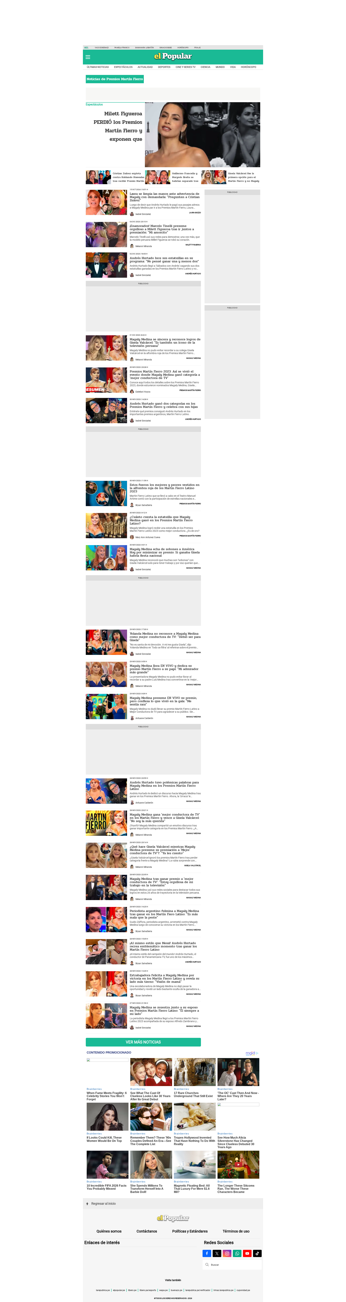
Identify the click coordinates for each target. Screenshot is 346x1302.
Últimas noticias (98, 67)
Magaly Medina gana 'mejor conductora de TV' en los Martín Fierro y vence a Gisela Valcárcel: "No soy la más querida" (165, 818)
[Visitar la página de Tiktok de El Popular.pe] (257, 1253)
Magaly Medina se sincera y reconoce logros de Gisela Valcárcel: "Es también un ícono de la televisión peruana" (165, 342)
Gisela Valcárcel (192, 865)
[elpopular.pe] (173, 60)
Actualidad (145, 67)
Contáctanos (147, 1231)
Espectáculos (123, 67)
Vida (233, 67)
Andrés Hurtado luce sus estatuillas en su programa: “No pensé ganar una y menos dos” (164, 259)
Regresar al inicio (103, 1203)
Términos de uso (236, 1231)
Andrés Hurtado (193, 273)
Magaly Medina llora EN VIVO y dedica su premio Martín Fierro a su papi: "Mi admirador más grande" (164, 669)
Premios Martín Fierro (190, 390)
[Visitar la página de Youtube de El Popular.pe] (247, 1253)
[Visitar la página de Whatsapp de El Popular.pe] (237, 1253)
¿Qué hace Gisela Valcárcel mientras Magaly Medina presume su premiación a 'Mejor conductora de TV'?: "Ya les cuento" (162, 850)
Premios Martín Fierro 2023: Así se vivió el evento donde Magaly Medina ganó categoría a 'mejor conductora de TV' (165, 374)
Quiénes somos (109, 1231)
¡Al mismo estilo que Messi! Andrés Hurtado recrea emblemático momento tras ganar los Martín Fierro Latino (163, 946)
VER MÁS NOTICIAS (143, 1042)
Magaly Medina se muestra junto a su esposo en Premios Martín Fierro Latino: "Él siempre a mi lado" (164, 1010)
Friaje (197, 48)
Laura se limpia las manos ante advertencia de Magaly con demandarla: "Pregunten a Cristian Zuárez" (165, 197)
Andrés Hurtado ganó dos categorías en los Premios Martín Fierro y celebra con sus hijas (164, 405)
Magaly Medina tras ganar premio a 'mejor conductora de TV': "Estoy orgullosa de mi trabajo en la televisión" (161, 882)
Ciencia (205, 67)
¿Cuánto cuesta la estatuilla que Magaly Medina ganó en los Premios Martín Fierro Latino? (161, 520)
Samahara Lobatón (144, 48)
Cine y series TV (186, 67)
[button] (88, 57)
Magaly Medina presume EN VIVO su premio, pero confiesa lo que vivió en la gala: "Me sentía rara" (163, 701)
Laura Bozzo (195, 212)
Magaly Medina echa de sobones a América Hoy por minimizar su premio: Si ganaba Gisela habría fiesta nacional (165, 552)
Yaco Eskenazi (102, 48)
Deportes (164, 67)
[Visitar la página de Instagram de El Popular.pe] (227, 1253)
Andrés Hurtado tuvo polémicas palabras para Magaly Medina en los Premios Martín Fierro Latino (164, 785)
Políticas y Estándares (190, 1231)
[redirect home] (173, 1219)
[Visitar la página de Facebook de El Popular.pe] (207, 1253)
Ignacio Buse (165, 48)
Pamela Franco (121, 48)
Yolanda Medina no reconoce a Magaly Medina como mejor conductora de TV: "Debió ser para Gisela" (165, 637)
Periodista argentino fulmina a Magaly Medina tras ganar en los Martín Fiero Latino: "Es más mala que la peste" (164, 914)
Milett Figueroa (193, 244)
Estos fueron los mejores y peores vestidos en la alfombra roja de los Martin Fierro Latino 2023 (164, 488)
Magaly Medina (193, 357)
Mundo (220, 67)
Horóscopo (183, 48)
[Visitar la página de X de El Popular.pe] (217, 1253)
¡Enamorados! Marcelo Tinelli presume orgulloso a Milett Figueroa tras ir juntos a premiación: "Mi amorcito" (162, 229)
